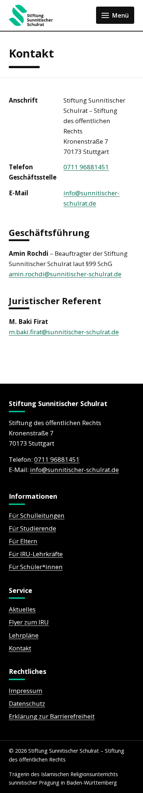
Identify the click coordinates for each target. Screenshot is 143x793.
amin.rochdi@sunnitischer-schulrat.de (65, 274)
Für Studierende (32, 528)
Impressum (25, 690)
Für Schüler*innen (36, 567)
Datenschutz (27, 703)
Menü (120, 15)
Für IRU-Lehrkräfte (36, 554)
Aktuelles (22, 609)
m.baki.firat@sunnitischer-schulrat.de (64, 332)
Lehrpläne (23, 635)
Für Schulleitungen (37, 515)
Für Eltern (23, 541)
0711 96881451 (86, 167)
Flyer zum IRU (29, 622)
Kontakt (20, 648)
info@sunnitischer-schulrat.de (74, 469)
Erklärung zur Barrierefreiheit (52, 716)
